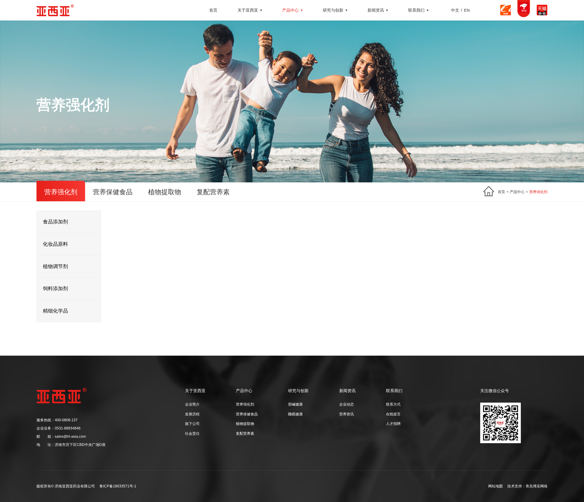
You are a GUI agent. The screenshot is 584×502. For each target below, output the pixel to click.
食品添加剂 (55, 222)
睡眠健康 (295, 414)
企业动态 (346, 404)
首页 (213, 10)
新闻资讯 (376, 10)
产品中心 (290, 10)
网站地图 (495, 486)
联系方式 (393, 404)
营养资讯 (346, 414)
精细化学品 (55, 311)
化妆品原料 (55, 244)
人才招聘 (393, 424)
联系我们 (416, 10)
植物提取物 (164, 192)
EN (467, 10)
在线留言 (393, 414)
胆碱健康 (295, 404)
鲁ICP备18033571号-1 (117, 486)
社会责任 (192, 433)
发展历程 (192, 414)
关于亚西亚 (247, 10)
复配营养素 (213, 192)
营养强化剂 (60, 192)
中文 (455, 10)
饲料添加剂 (55, 288)
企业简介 (192, 404)
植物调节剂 (55, 266)
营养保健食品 (113, 192)
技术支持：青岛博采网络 (527, 486)
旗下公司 (192, 424)
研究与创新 (333, 10)
